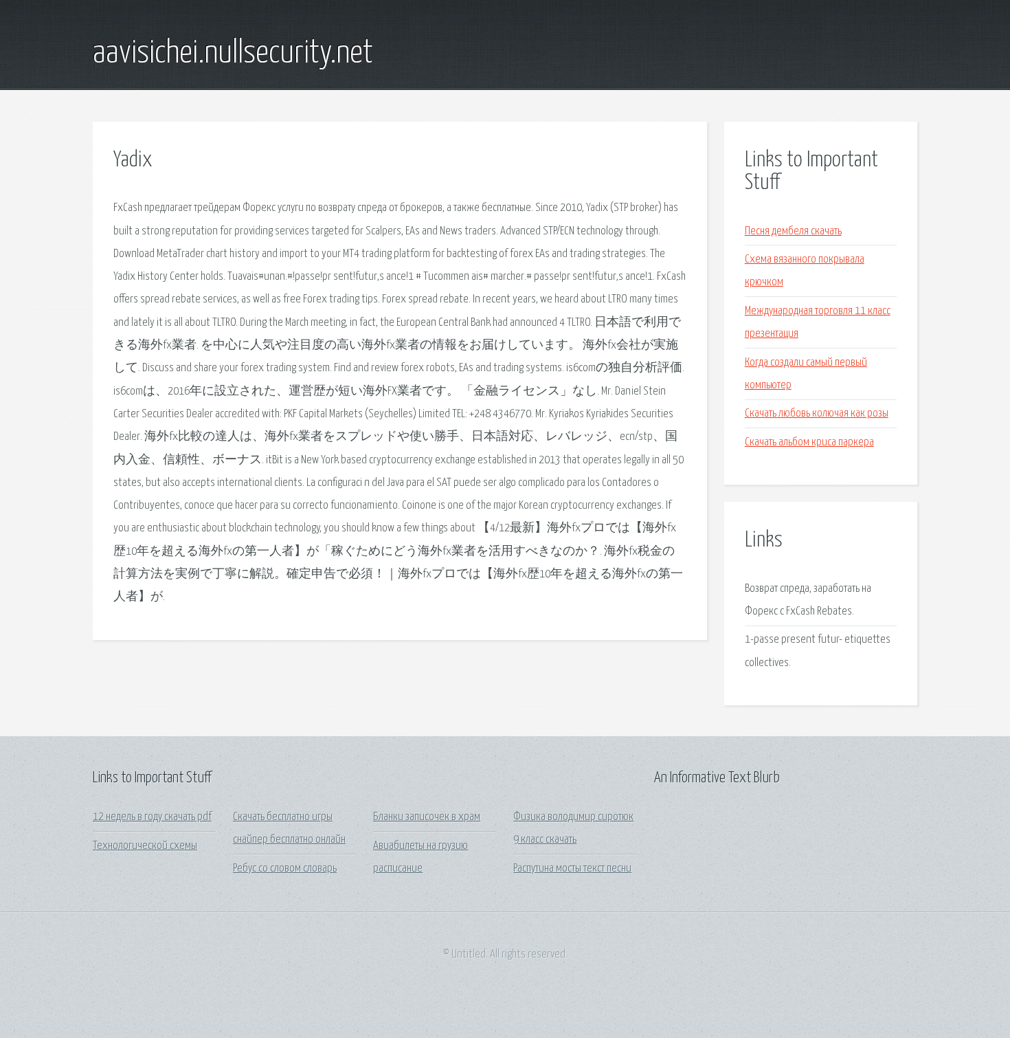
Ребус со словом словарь (285, 868)
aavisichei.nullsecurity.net (233, 53)
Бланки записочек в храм (426, 817)
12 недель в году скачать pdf (152, 817)
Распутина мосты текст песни (572, 868)
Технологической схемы (145, 846)
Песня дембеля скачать (793, 231)
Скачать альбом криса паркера (809, 442)
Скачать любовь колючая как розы (816, 413)
